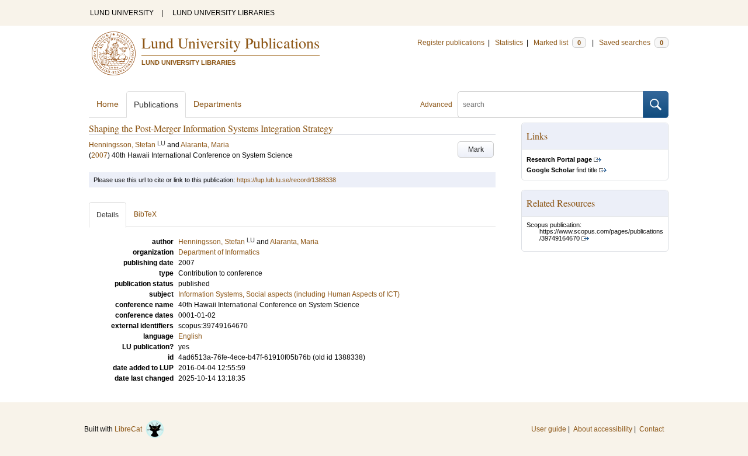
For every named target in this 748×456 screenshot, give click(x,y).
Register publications (450, 43)
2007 (99, 155)
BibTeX (145, 214)
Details (107, 215)
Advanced (436, 104)
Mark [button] (476, 149)
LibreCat (130, 429)
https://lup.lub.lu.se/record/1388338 (286, 179)
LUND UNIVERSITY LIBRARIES (223, 13)
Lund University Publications (230, 43)
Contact (651, 429)
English (190, 336)
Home (107, 104)
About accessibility (602, 429)
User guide (548, 429)
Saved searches (631, 43)
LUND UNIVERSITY (122, 13)
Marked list (557, 43)
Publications (156, 104)
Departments (217, 104)
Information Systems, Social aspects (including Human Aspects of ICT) (289, 294)
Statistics (509, 43)
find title (562, 169)
